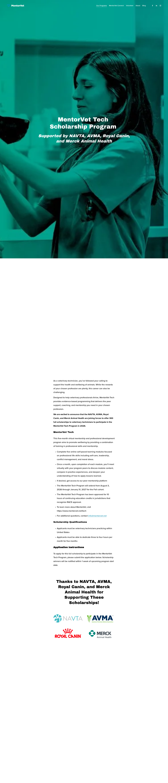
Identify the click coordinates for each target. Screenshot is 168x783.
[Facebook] (152, 5)
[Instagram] (160, 5)
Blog (144, 5)
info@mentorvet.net (97, 515)
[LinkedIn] (156, 5)
